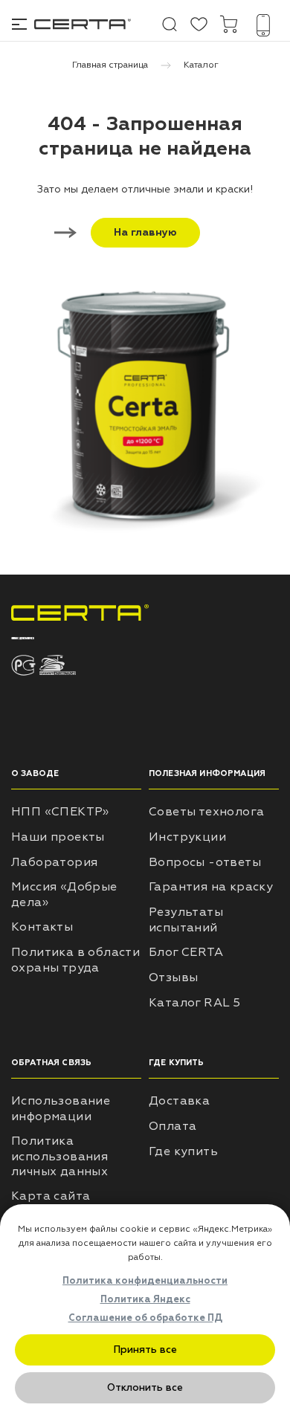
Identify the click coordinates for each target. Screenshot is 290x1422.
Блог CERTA (186, 952)
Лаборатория (54, 862)
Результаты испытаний (186, 920)
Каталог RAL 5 (194, 1002)
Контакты (42, 927)
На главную (145, 232)
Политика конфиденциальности (145, 1281)
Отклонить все (145, 1387)
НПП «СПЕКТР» (60, 811)
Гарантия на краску (211, 886)
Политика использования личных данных (59, 1156)
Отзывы (173, 977)
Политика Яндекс (145, 1299)
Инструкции (187, 837)
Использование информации (60, 1108)
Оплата (172, 1126)
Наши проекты (58, 837)
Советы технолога (206, 811)
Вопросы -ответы (205, 862)
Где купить (183, 1151)
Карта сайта (50, 1196)
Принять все (145, 1349)
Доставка (179, 1100)
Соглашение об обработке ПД (145, 1318)
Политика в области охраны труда (75, 960)
